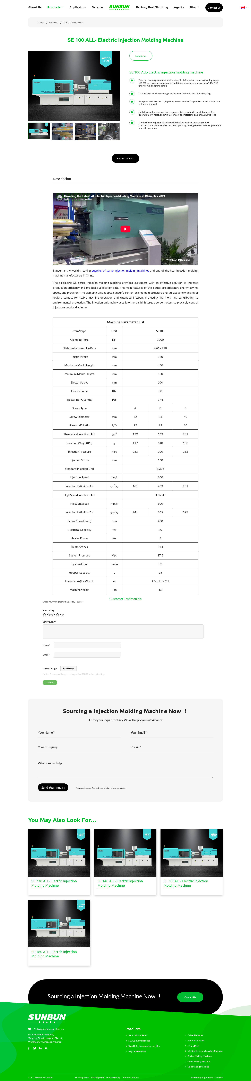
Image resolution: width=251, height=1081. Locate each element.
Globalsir (218, 1077)
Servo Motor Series (137, 1035)
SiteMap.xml (97, 1077)
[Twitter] (35, 1048)
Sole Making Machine (198, 1066)
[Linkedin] (40, 1048)
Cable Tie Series (195, 1035)
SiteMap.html (82, 1077)
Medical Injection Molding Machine (205, 1050)
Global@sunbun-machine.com (49, 1029)
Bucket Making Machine (200, 1056)
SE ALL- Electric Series (73, 22)
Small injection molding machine (144, 1046)
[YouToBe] (46, 1048)
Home (40, 22)
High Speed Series (137, 1051)
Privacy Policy (113, 1077)
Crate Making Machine (199, 1061)
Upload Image (68, 668)
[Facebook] (29, 1048)
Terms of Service (131, 1077)
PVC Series (193, 1045)
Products (53, 22)
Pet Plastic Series (196, 1040)
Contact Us (214, 7)
